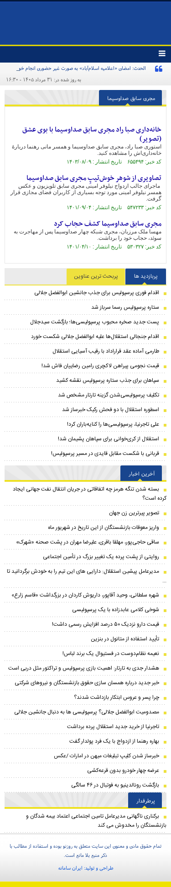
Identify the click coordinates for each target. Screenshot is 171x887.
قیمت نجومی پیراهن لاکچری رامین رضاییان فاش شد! (100, 365)
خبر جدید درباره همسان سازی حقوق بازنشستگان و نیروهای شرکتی (87, 682)
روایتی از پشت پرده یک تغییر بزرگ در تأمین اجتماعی (101, 556)
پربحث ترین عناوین (96, 276)
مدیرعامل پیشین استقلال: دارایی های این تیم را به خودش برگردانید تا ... (86, 576)
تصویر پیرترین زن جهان (134, 512)
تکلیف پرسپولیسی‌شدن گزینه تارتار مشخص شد (108, 395)
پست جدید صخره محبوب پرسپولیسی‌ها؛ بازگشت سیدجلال (94, 322)
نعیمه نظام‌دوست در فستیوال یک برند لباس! (110, 653)
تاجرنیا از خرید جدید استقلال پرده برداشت (113, 726)
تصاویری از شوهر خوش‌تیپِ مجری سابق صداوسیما (93, 178)
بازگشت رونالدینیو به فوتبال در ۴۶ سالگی (115, 785)
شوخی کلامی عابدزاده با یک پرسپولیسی (115, 609)
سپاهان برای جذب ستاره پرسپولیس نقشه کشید (107, 380)
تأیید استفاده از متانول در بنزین (125, 639)
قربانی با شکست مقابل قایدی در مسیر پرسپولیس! (105, 453)
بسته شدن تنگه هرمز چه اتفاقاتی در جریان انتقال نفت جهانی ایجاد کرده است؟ (89, 494)
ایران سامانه (70, 867)
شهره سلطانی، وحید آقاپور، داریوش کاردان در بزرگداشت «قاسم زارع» (85, 595)
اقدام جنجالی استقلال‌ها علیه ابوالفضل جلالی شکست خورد (95, 336)
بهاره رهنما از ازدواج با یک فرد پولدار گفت (114, 741)
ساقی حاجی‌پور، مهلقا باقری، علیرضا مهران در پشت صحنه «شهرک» (87, 542)
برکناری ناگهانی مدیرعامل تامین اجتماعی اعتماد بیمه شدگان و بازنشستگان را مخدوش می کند (96, 821)
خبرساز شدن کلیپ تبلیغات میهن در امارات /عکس (106, 755)
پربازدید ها (146, 276)
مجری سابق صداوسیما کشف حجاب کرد (107, 223)
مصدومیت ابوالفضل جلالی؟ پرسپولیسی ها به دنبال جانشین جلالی (86, 712)
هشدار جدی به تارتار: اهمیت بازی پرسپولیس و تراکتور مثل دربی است (83, 668)
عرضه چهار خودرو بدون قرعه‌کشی (123, 770)
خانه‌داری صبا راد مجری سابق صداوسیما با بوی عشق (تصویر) (91, 134)
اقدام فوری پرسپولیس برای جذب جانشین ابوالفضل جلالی (96, 292)
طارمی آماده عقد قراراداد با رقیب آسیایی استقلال (105, 351)
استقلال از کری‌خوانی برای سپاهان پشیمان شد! (108, 439)
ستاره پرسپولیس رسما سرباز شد (125, 307)
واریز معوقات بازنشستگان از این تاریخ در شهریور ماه (103, 527)
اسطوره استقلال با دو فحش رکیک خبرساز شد (110, 409)
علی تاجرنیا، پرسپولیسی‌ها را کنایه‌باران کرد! (113, 424)
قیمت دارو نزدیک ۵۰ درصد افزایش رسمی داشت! (105, 624)
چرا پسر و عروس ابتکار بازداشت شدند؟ (116, 697)
